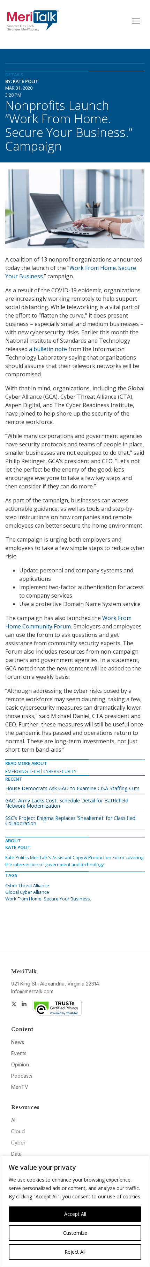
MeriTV (19, 1087)
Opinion (20, 1064)
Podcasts (21, 1076)
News (17, 1042)
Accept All (75, 1214)
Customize (75, 1233)
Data (16, 1154)
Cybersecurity (59, 771)
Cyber (18, 1143)
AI (13, 1120)
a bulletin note (48, 349)
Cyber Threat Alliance (27, 885)
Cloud (18, 1131)
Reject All (75, 1251)
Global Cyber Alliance (27, 892)
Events (19, 1053)
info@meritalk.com (32, 991)
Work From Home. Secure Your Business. (48, 899)
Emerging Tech (22, 771)
